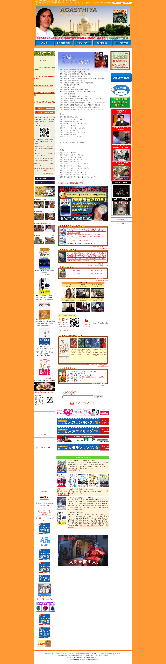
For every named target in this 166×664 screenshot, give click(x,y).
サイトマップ (90, 655)
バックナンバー (104, 248)
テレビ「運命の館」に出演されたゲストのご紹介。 (82, 371)
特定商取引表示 (121, 219)
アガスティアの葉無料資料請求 (78, 654)
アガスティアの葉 (60, 654)
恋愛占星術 (76, 273)
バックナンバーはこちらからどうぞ (77, 240)
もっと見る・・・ (103, 366)
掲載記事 (104, 654)
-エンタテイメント (103, 385)
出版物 (110, 654)
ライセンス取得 (121, 223)
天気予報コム (45, 434)
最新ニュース (49, 654)
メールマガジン (94, 654)
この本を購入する (74, 470)
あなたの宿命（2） (96, 273)
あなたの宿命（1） (96, 270)
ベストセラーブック (102, 280)
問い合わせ (118, 654)
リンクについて (103, 655)
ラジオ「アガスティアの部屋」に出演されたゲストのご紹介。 (86, 377)
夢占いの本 (76, 270)
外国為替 (44, 491)
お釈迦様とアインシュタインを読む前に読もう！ (81, 243)
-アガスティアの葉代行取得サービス (97, 265)
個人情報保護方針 (76, 655)
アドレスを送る (63, 330)
